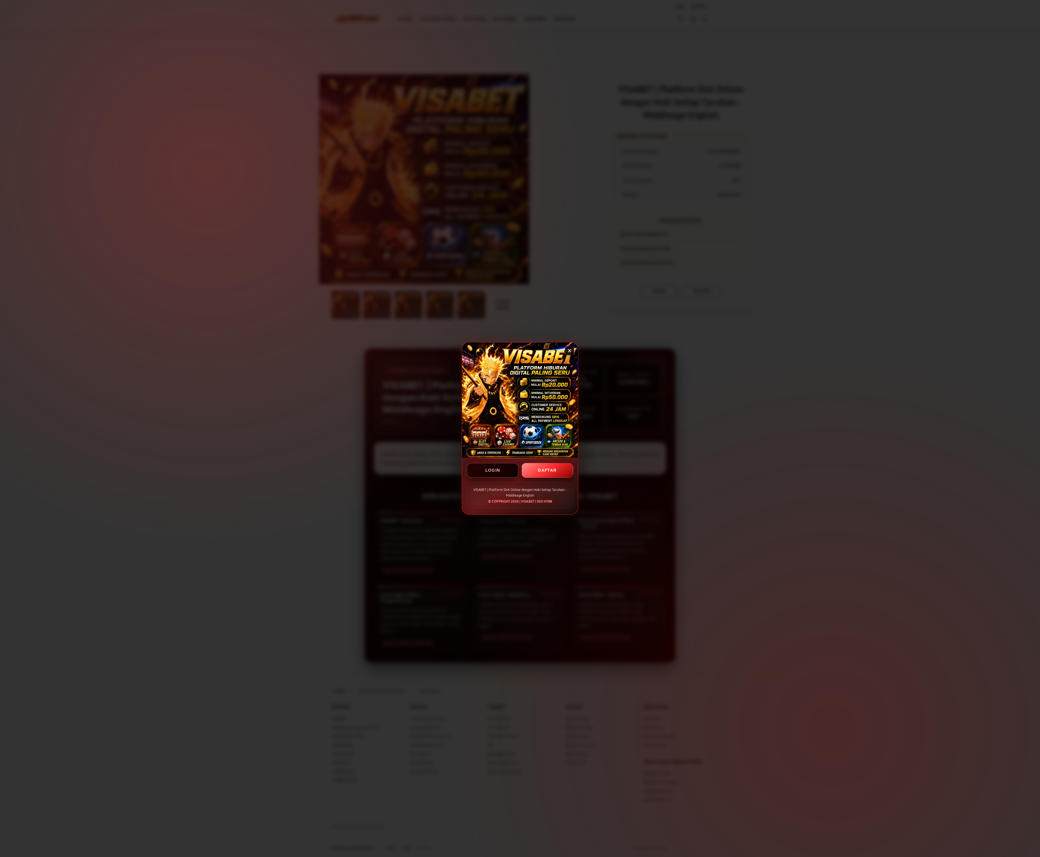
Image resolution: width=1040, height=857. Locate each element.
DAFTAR (547, 470)
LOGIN (492, 470)
